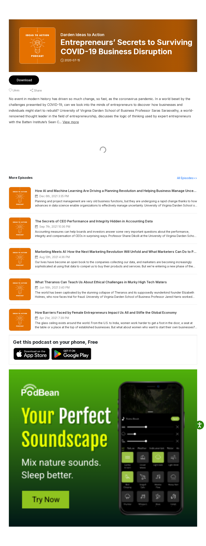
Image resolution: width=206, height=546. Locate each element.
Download (24, 80)
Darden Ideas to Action (82, 34)
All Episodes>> (187, 178)
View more (71, 122)
